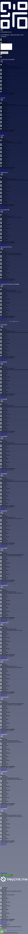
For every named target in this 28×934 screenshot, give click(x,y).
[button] (14, 860)
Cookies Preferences (6, 875)
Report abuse (4, 873)
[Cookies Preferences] (2, 931)
